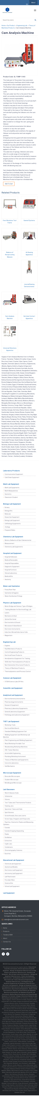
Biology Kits (8, 511)
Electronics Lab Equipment (14, 870)
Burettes (8, 853)
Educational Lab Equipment (13, 860)
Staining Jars (9, 806)
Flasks (7, 834)
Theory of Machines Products (15, 668)
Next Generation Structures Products (17, 665)
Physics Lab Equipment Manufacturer (15, 972)
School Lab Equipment (12, 886)
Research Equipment (12, 705)
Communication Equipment (14, 474)
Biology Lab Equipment (12, 504)
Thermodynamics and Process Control (18, 671)
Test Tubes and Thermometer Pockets (18, 802)
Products (6, 931)
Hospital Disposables (12, 563)
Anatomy (8, 579)
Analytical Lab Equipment (13, 695)
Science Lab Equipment (12, 678)
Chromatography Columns (13, 850)
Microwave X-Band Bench (13, 626)
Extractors (8, 840)
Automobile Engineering (12, 753)
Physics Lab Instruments (20, 990)
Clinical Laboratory (11, 573)
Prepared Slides (10, 530)
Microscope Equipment (12, 773)
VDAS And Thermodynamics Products (17, 662)
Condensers (9, 847)
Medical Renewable (11, 560)
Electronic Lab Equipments (10, 985)
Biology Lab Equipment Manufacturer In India (23, 970)
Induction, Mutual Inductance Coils (16, 632)
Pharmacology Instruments (14, 702)
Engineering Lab (22, 25)
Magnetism (8, 635)
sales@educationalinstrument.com (16, 919)
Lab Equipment (9, 893)
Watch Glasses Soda (12, 793)
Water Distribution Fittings (13, 596)
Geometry (8, 494)
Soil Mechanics (10, 766)
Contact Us (7, 942)
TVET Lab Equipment (11, 721)
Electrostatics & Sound (12, 622)
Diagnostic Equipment (12, 566)
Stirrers (7, 799)
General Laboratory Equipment (15, 711)
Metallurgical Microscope (13, 783)
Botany (7, 507)
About (33, 2)
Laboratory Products (11, 471)
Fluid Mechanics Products (13, 649)
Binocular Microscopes (12, 776)
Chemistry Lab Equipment (13, 537)
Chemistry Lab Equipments (14, 547)
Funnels (7, 827)
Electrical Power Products (13, 655)
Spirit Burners (9, 812)
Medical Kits (9, 576)
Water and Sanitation (11, 586)
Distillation (8, 837)
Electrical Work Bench (12, 728)
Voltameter (8, 796)
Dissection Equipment (12, 517)
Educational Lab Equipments (20, 989)
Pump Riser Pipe (10, 589)
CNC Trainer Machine (12, 750)
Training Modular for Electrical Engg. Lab (18, 609)
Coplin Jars (8, 844)
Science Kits (9, 883)
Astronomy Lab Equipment (13, 873)
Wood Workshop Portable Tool (15, 743)
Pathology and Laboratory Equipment (17, 715)
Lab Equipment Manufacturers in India (24, 978)
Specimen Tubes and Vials (13, 809)
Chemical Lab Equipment (13, 864)
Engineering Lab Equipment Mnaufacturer (22, 983)
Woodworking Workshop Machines (16, 747)
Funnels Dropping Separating (14, 831)
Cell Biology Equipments (13, 523)
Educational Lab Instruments (10, 998)
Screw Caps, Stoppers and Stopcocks (17, 819)
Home (4, 25)
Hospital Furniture (11, 570)
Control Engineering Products (14, 652)
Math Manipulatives (11, 491)
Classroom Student (11, 497)
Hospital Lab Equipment (12, 553)
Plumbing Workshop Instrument (15, 756)
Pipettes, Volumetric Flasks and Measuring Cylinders (18, 823)
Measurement (9, 543)
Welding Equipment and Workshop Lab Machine (16, 736)
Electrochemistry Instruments (15, 698)
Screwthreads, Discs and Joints (15, 815)
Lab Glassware (9, 789)
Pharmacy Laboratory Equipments (16, 708)
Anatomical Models (11, 867)
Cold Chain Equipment (12, 477)
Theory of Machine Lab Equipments (16, 760)
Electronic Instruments (12, 629)
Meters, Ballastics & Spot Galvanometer (18, 540)
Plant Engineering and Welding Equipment (18, 740)
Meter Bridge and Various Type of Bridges (18, 606)
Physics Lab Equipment (12, 603)
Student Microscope (11, 779)
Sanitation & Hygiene (12, 593)
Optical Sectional (10, 619)
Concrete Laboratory (12, 763)
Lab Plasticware (10, 876)
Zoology (7, 527)
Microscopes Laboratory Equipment (19, 974)
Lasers (7, 613)
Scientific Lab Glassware (19, 992)
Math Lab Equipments (12, 487)
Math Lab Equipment (11, 484)
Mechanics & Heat (11, 616)
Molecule (8, 514)
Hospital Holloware (11, 557)
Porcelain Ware (10, 880)
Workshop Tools (10, 725)
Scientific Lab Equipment (12, 688)
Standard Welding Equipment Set (16, 731)
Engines (7, 645)
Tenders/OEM (7, 935)
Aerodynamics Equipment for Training (17, 658)
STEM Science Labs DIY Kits (14, 681)
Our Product (11, 25)
